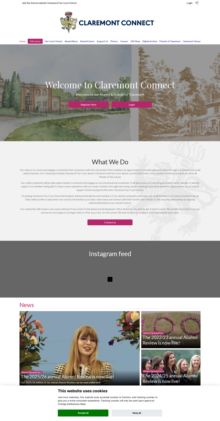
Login (189, 3)
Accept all (83, 413)
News (26, 304)
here (83, 404)
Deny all (137, 413)
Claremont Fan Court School (62, 3)
